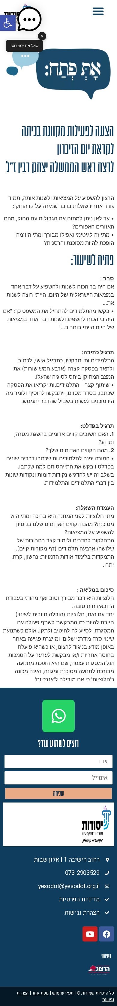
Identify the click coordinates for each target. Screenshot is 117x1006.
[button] (98, 11)
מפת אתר (40, 993)
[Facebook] (106, 933)
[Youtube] (90, 933)
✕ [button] (42, 35)
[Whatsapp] (58, 716)
